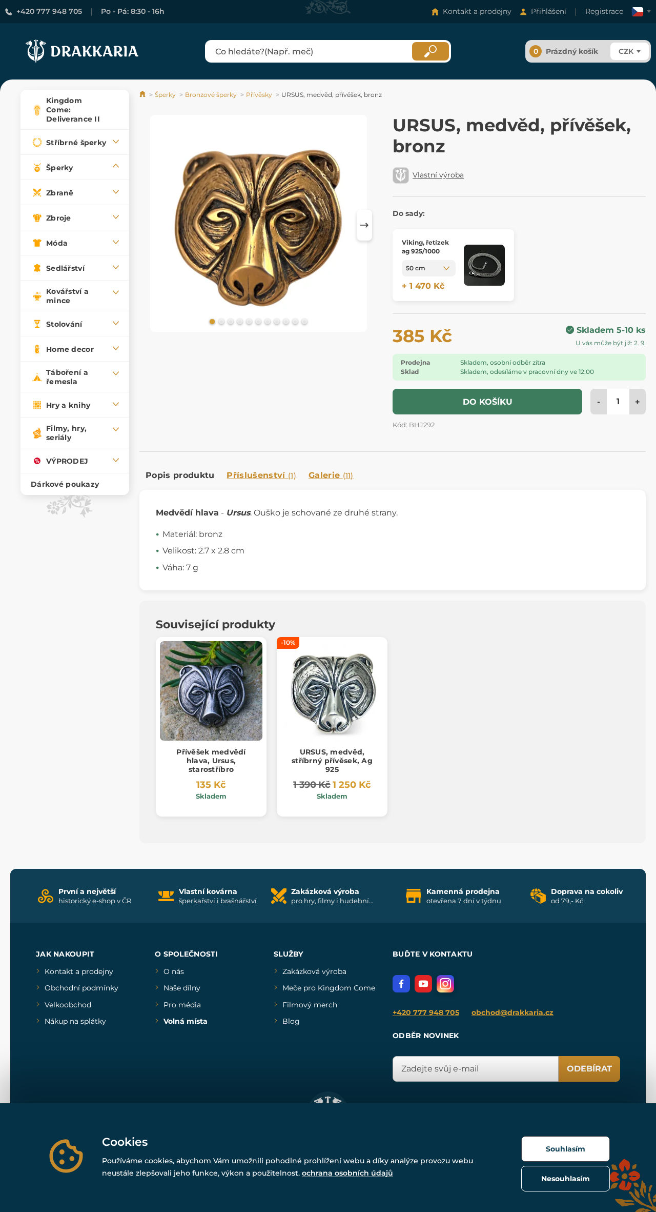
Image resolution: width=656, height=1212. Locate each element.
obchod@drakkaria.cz (512, 1012)
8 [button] (276, 321)
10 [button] (294, 321)
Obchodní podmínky (81, 987)
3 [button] (230, 321)
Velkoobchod (68, 1004)
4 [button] (239, 321)
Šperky (165, 94)
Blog (291, 1021)
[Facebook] (401, 983)
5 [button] (248, 321)
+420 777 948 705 (49, 11)
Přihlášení (548, 11)
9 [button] (285, 321)
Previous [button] (152, 225)
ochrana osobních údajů (347, 1173)
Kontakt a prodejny (477, 11)
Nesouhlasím (565, 1178)
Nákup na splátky (75, 1021)
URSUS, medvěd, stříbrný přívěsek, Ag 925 (332, 760)
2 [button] (220, 321)
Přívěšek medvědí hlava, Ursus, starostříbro (210, 760)
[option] (258, 225)
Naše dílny (181, 987)
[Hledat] (430, 51)
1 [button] (211, 321)
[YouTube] (423, 983)
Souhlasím (565, 1149)
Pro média (182, 1004)
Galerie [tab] (331, 475)
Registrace (604, 11)
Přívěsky (259, 94)
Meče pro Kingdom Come (328, 987)
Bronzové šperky (211, 94)
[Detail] (484, 265)
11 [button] (303, 321)
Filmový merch (309, 1004)
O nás (173, 971)
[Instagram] (445, 983)
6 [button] (257, 321)
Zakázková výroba (314, 971)
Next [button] (364, 225)
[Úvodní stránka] (143, 94)
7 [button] (266, 321)
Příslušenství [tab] (261, 475)
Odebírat (589, 1069)
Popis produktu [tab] (180, 475)
